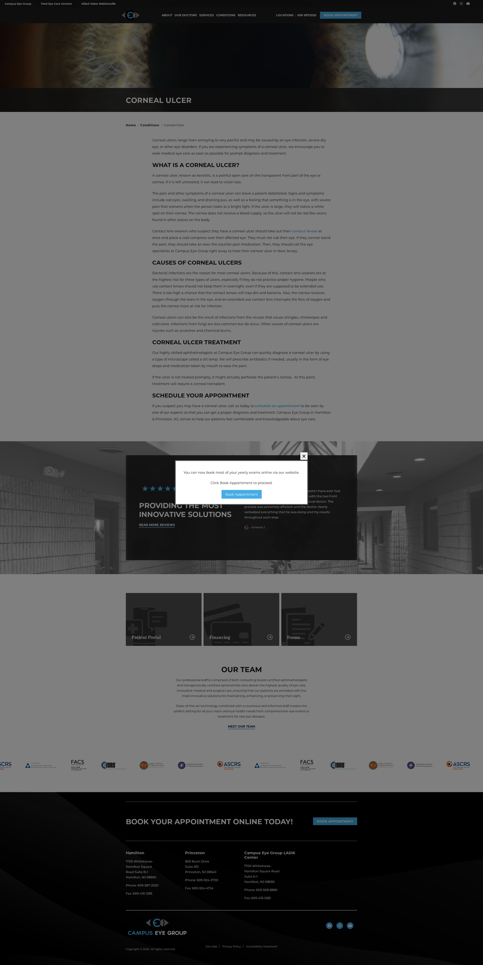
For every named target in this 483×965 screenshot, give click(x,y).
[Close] (304, 456)
